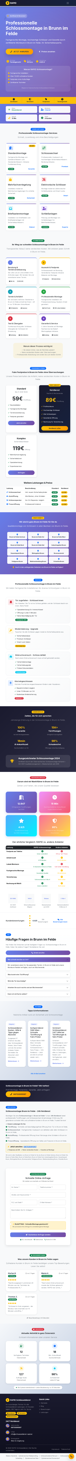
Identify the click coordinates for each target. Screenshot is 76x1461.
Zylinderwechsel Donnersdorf (50, 1458)
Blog (42, 1406)
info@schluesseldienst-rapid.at (21, 1434)
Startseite (44, 1403)
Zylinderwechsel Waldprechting (28, 1456)
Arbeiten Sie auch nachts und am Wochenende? (25, 987)
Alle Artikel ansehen (38, 1073)
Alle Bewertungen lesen (60, 921)
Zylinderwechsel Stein (32, 1458)
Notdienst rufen (55, 428)
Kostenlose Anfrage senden (39, 1235)
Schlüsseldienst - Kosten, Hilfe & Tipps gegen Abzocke (15, 1031)
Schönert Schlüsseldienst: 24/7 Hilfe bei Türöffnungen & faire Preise (59, 1032)
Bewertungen (45, 1409)
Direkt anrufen (39, 953)
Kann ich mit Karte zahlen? (17, 994)
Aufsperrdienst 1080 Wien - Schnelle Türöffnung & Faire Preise (36, 1032)
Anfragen (21, 473)
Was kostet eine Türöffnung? (18, 974)
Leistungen (44, 1412)
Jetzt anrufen (21, 423)
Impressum (55, 1449)
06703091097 (30, 1147)
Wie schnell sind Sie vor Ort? (18, 960)
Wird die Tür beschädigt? (17, 981)
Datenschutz (65, 1449)
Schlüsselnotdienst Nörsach (49, 1456)
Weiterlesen (12, 1061)
